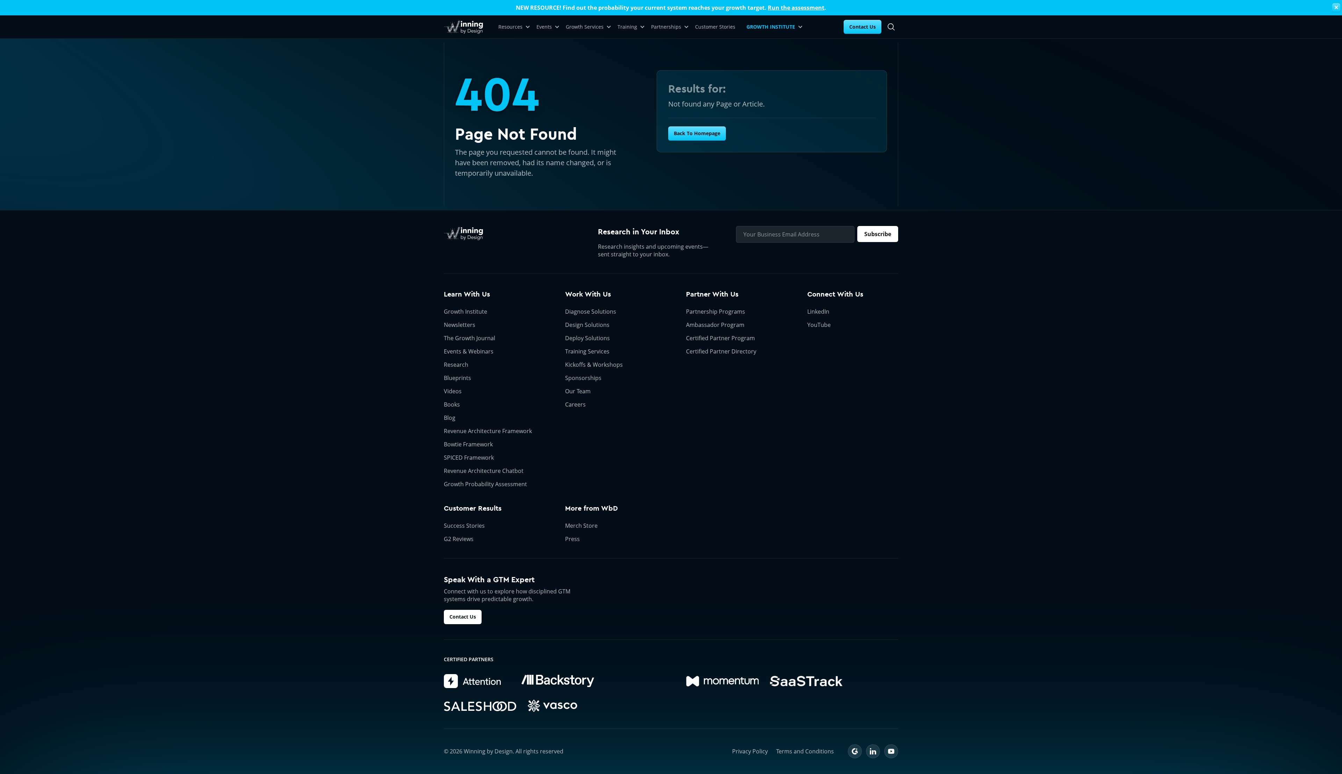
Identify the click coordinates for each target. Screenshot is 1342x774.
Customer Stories (715, 26)
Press (572, 539)
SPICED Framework (469, 457)
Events (544, 26)
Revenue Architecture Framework (488, 431)
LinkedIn (818, 311)
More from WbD (591, 508)
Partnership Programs (715, 311)
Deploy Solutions (587, 338)
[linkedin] (873, 751)
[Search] (891, 27)
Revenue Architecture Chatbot (484, 471)
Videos (453, 391)
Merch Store (581, 526)
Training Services (587, 351)
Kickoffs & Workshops (594, 364)
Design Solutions (587, 325)
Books (452, 404)
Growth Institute (465, 311)
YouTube (819, 325)
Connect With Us (835, 294)
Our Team (578, 391)
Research (456, 364)
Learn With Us (467, 294)
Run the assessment (796, 8)
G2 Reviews (459, 539)
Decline (798, 745)
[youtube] (891, 751)
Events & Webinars (468, 351)
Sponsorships (583, 378)
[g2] (855, 751)
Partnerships (666, 26)
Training (627, 26)
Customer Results (473, 508)
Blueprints (457, 378)
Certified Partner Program (720, 338)
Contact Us (862, 26)
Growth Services (585, 26)
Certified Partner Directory (721, 351)
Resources (510, 26)
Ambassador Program (715, 325)
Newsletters (459, 325)
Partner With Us (712, 294)
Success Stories (464, 526)
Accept (742, 745)
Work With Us (588, 294)
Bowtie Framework (468, 444)
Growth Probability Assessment (485, 484)
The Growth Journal (469, 338)
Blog (449, 418)
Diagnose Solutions (590, 311)
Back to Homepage (697, 133)
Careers (575, 404)
